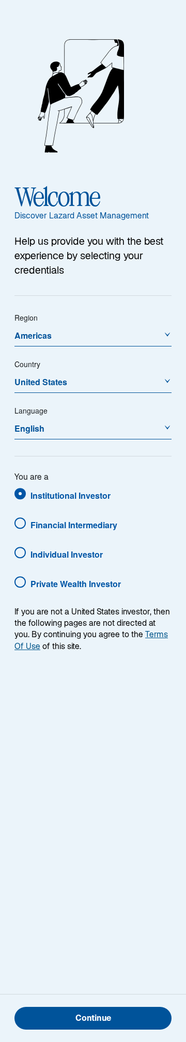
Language (31, 410)
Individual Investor (66, 554)
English (29, 428)
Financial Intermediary (73, 525)
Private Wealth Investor (75, 584)
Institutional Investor (70, 495)
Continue (93, 1019)
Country (27, 364)
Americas (33, 335)
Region (26, 317)
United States (40, 382)
